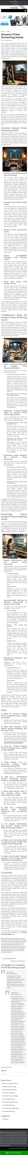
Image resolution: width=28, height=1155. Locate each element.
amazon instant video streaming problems (11, 938)
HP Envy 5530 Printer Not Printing (10, 1096)
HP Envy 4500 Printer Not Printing (10, 1102)
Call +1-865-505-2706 (15, 1153)
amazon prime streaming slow (13, 943)
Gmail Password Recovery (9, 958)
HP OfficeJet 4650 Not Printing (9, 1089)
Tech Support (5, 1119)
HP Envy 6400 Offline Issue (8, 1111)
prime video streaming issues (7, 949)
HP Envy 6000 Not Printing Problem (10, 1108)
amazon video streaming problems (17, 947)
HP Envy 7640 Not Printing (8, 1099)
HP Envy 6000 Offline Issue (8, 1105)
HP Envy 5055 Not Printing (8, 1092)
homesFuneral (9, 40)
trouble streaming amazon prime (11, 950)
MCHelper (2, 1133)
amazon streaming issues (16, 946)
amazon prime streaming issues (8, 941)
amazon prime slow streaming (19, 940)
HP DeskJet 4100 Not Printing (9, 1086)
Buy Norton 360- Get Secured (18, 961)
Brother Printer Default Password (10, 1083)
